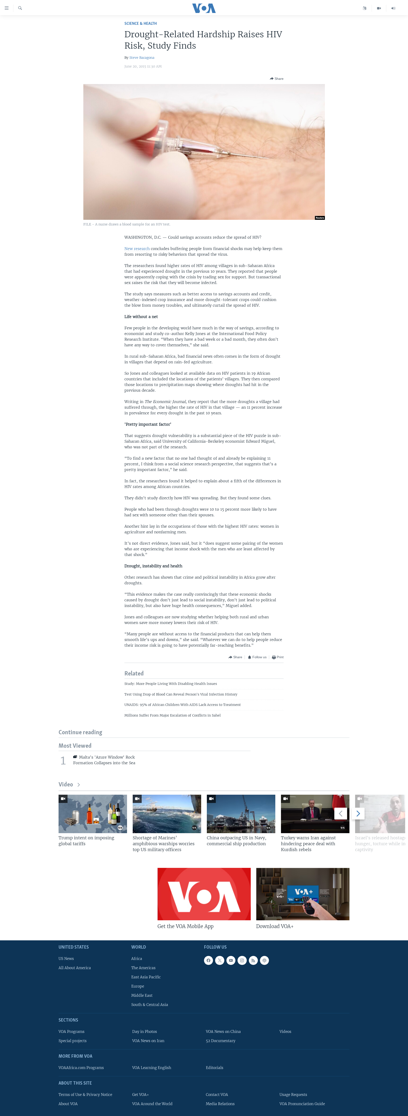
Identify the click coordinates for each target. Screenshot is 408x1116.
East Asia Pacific (146, 977)
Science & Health (140, 24)
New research (137, 248)
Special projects (73, 1041)
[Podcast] (264, 960)
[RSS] (253, 960)
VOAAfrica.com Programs (81, 1067)
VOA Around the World (152, 1104)
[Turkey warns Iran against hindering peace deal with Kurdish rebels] (315, 814)
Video (66, 785)
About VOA (68, 1104)
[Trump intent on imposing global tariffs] (93, 814)
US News (66, 958)
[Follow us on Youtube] (230, 960)
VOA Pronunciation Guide (302, 1104)
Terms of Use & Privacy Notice (85, 1094)
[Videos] (379, 8)
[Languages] (364, 8)
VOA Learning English (151, 1067)
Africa (136, 958)
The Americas (143, 968)
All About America (75, 968)
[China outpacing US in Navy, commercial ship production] (241, 814)
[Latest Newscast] (393, 8)
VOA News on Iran (148, 1041)
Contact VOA (217, 1094)
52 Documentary (220, 1041)
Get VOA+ (140, 1094)
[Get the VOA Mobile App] (204, 894)
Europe (137, 986)
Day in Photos (144, 1031)
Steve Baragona (141, 57)
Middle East (142, 995)
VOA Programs (72, 1031)
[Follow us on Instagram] (242, 960)
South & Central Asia (149, 1004)
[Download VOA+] (302, 894)
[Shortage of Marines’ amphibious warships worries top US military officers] (167, 814)
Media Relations (220, 1104)
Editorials (214, 1067)
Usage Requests (293, 1094)
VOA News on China (223, 1031)
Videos (285, 1031)
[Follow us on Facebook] (208, 960)
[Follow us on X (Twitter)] (219, 960)
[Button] (277, 78)
